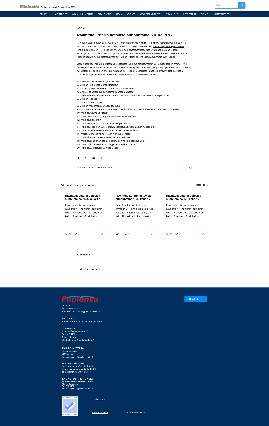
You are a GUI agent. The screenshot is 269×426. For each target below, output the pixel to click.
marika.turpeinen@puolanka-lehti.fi (79, 366)
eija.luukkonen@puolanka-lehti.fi (78, 340)
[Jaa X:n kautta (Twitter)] (86, 157)
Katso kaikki (202, 184)
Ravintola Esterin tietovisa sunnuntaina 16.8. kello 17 (133, 197)
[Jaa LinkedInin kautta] (93, 157)
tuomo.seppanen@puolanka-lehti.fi (77, 357)
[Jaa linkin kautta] (101, 157)
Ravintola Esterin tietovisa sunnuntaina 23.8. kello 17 (82, 197)
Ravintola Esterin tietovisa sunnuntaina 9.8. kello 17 (183, 197)
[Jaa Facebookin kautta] (78, 157)
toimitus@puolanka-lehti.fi (75, 331)
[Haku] (241, 5)
